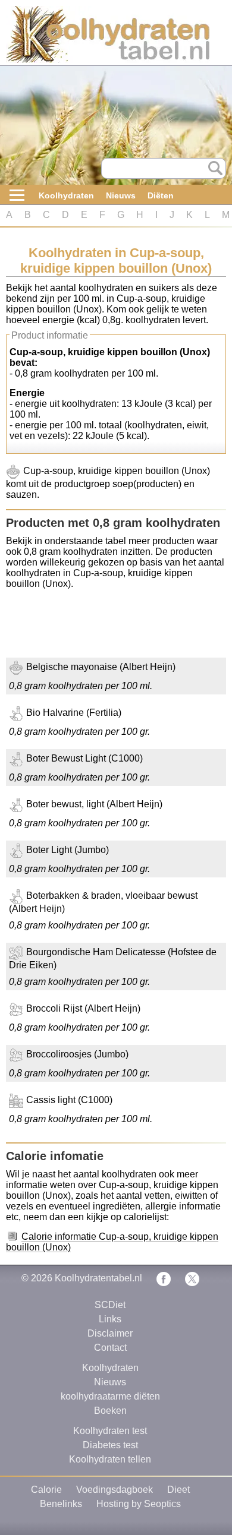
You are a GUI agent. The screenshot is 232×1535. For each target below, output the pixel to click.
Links (110, 1319)
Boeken (110, 1410)
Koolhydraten (66, 195)
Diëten (161, 195)
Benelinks (61, 1504)
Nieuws (121, 195)
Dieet (178, 1490)
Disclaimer (110, 1333)
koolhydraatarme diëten (110, 1396)
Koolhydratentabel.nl (98, 1278)
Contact (110, 1348)
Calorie (46, 1490)
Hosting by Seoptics (138, 1504)
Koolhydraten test (110, 1431)
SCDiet (110, 1305)
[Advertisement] (101, 628)
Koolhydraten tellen (110, 1459)
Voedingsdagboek (114, 1490)
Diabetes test (110, 1445)
